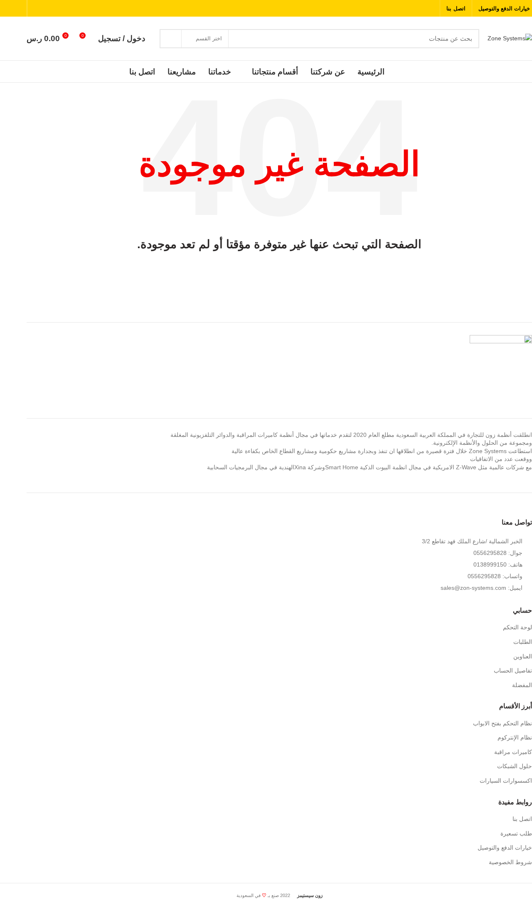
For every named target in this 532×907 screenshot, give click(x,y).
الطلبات (522, 641)
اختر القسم (209, 38)
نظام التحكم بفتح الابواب (502, 723)
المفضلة (522, 685)
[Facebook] (430, 8)
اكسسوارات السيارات (506, 780)
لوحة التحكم (517, 627)
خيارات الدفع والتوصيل (505, 847)
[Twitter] (420, 8)
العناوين (522, 656)
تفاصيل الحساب (513, 670)
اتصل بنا (522, 819)
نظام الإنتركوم (515, 737)
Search (170, 38)
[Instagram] (409, 8)
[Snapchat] (399, 8)
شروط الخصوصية (510, 862)
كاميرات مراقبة (513, 752)
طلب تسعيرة (516, 833)
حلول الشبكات (514, 766)
